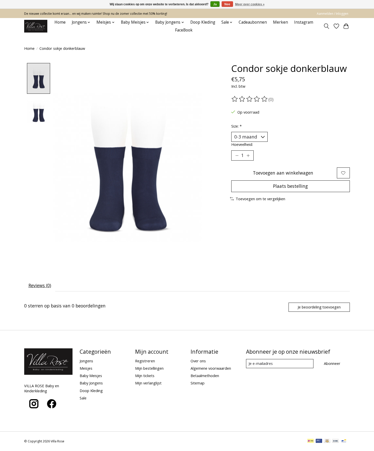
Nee (227, 4)
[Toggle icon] (326, 26)
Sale (83, 397)
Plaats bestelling (290, 186)
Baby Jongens (91, 382)
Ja (215, 4)
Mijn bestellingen (149, 368)
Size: (236, 126)
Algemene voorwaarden (211, 368)
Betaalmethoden (205, 375)
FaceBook (184, 30)
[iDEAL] (310, 441)
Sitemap (198, 382)
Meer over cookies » (250, 4)
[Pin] (319, 441)
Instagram (303, 22)
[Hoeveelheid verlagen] (236, 155)
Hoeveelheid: (242, 144)
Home (60, 22)
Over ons (198, 360)
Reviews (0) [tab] (39, 285)
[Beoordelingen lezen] (249, 99)
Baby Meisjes (91, 375)
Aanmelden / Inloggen (332, 13)
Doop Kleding (202, 22)
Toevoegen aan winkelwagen (283, 173)
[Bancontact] (344, 441)
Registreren (145, 360)
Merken (280, 22)
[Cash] (327, 441)
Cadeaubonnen (253, 22)
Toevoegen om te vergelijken (260, 198)
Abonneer (332, 363)
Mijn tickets (144, 375)
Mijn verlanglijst (148, 382)
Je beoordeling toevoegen (319, 307)
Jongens (86, 360)
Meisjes (86, 368)
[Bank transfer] (335, 441)
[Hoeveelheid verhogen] (248, 155)
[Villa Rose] (35, 26)
